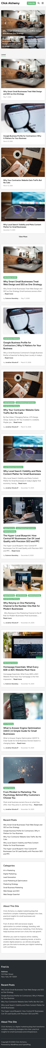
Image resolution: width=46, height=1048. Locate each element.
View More (23, 237)
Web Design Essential (10, 663)
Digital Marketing (9, 528)
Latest (3, 55)
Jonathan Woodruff (11, 362)
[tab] (3, 54)
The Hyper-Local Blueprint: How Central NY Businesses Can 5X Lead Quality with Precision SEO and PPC (21, 538)
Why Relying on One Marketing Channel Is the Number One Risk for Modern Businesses (21, 606)
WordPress (15, 1045)
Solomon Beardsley (11, 298)
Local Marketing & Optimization (25, 402)
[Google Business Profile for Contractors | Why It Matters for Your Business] (34, 42)
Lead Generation (9, 402)
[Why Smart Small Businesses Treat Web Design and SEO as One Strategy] (23, 23)
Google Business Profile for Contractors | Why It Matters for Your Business (22, 345)
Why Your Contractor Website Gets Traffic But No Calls (22, 1002)
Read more (9, 294)
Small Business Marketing (11, 338)
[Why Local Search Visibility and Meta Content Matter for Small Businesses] (23, 207)
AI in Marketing (8, 724)
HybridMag (26, 1045)
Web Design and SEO (10, 277)
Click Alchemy (10, 3)
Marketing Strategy (10, 531)
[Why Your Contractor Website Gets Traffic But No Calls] (23, 162)
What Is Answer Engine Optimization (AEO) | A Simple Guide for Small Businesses (22, 731)
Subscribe (31, 3)
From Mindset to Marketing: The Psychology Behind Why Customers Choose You (21, 795)
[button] (34, 12)
